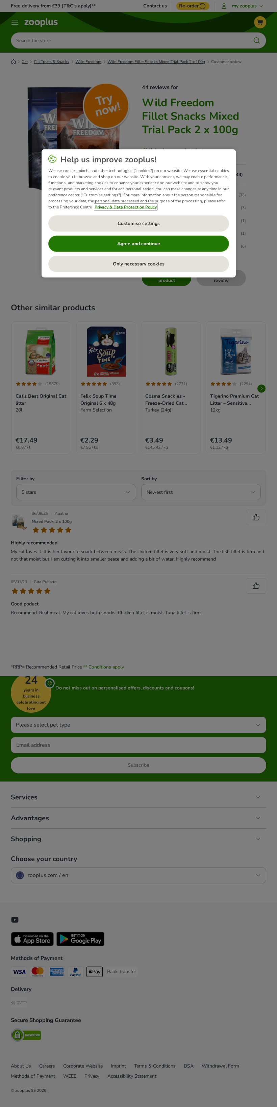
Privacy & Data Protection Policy (126, 207)
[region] (139, 213)
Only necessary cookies (139, 264)
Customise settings (139, 223)
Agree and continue (138, 243)
